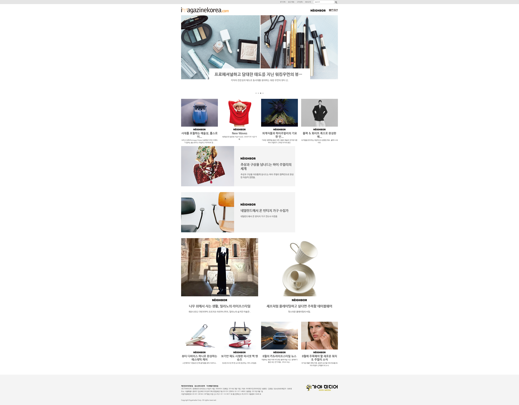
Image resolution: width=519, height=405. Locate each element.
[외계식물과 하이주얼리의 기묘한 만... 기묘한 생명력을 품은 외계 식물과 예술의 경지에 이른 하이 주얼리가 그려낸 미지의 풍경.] (279, 113)
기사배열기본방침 (212, 386)
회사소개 (308, 2)
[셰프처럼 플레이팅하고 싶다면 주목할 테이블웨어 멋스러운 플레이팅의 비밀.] (299, 267)
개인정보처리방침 (187, 386)
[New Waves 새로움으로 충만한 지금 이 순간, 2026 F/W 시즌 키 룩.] (239, 113)
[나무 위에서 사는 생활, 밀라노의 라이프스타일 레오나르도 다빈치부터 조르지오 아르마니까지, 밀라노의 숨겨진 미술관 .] (219, 267)
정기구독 (282, 2)
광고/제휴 (291, 2)
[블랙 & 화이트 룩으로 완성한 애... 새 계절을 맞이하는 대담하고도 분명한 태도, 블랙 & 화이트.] (319, 113)
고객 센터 (300, 2)
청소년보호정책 (200, 386)
